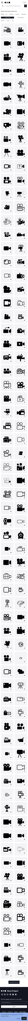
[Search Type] (3, 6)
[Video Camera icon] (7, 29)
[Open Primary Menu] (2, 2)
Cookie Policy (14, 1014)
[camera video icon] (7, 781)
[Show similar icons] (11, 33)
